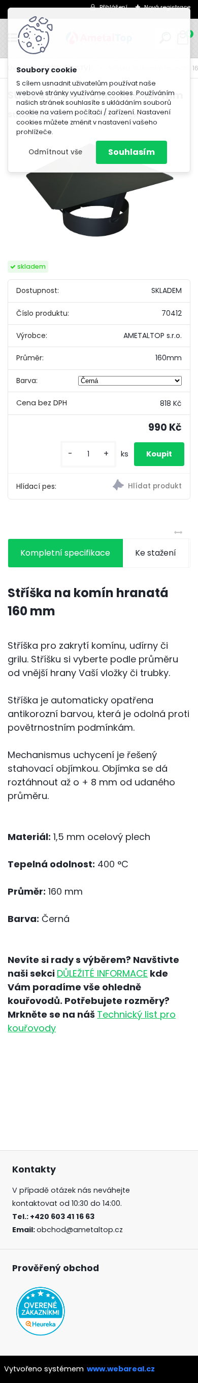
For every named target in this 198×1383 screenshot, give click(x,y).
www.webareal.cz (121, 1369)
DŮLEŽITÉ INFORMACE (102, 973)
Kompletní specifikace (65, 553)
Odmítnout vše (55, 152)
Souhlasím (131, 152)
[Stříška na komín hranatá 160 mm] (99, 191)
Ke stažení (155, 553)
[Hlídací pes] (144, 486)
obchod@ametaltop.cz (80, 1230)
